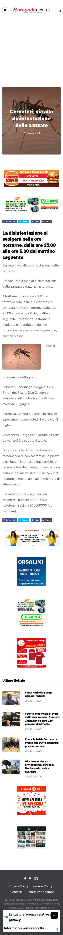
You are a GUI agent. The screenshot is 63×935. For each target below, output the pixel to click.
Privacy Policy (19, 886)
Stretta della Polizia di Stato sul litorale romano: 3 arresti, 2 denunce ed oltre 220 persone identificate (42, 718)
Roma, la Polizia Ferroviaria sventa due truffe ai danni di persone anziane (41, 742)
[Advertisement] (31, 48)
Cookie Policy (42, 886)
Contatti (16, 892)
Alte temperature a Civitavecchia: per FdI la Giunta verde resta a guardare (39, 766)
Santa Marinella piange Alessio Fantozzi (38, 694)
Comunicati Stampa (40, 892)
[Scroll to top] (54, 915)
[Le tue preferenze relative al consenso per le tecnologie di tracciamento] (57, 929)
